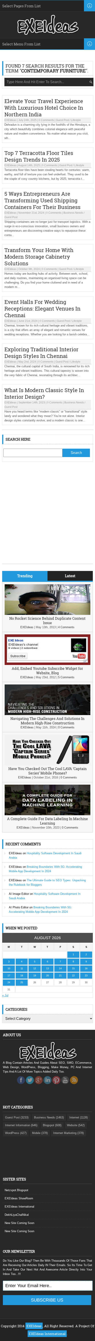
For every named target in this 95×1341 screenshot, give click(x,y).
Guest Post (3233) (16, 1117)
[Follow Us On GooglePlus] (38, 1085)
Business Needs (73, 212)
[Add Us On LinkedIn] (47, 1085)
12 (34, 968)
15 (73, 968)
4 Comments (66, 627)
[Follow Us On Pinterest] (56, 1085)
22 (73, 975)
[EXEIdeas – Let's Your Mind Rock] (47, 34)
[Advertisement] (47, 516)
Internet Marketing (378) (68, 1133)
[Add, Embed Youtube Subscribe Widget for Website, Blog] (48, 664)
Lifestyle (76, 120)
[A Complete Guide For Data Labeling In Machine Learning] (48, 814)
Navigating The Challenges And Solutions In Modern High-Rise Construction (47, 720)
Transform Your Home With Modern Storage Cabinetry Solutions (39, 256)
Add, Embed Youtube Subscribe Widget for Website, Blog (47, 670)
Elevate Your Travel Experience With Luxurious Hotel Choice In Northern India (43, 108)
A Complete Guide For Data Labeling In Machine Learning (47, 820)
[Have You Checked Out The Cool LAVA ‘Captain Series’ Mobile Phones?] (48, 764)
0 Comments (46, 120)
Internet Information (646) (21, 1125)
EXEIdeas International (19, 1206)
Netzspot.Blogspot (16, 1190)
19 (34, 975)
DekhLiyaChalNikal (17, 1214)
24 (9, 982)
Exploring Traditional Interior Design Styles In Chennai (41, 353)
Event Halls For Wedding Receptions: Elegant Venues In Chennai (42, 308)
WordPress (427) (16, 1133)
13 (47, 968)
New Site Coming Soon (19, 1223)
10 (9, 968)
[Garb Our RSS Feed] (74, 1085)
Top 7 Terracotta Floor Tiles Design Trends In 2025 (38, 156)
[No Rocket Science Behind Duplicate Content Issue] (48, 614)
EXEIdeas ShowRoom (19, 1198)
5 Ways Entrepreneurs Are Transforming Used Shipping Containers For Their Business (42, 200)
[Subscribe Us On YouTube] (65, 1085)
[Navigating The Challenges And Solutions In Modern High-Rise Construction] (48, 714)
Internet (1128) (78, 1117)
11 (22, 968)
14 (60, 968)
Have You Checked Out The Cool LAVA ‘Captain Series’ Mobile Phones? (47, 770)
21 (60, 975)
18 (21, 975)
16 (86, 968)
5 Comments (66, 677)
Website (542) (76, 1125)
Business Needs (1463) (49, 1117)
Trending (24, 575)
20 (47, 975)
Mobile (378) (40, 1133)
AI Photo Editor (18, 907)
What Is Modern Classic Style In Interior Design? (44, 393)
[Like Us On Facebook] (21, 1085)
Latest (70, 575)
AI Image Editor (19, 893)
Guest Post (62, 120)
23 (86, 975)
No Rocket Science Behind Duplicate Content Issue (47, 620)
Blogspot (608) (52, 1125)
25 (21, 982)
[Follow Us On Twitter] (29, 1085)
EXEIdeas (10, 120)
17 (9, 975)
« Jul (5, 995)
